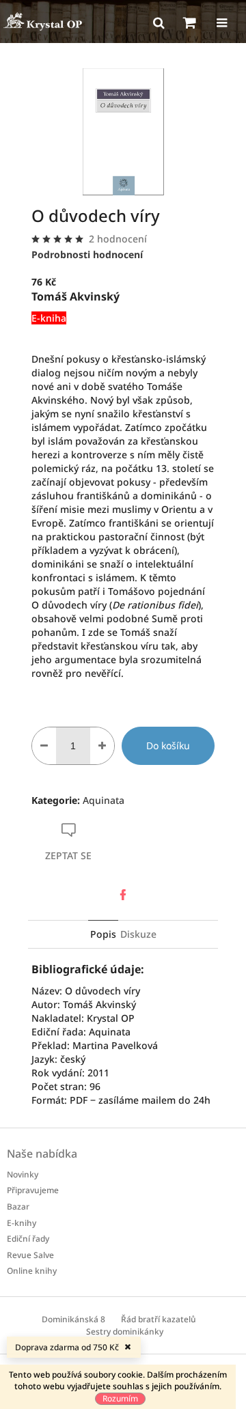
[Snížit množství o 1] (44, 745)
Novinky (22, 1174)
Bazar (18, 1206)
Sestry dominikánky (124, 1331)
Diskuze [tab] (138, 933)
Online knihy (32, 1271)
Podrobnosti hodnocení (87, 254)
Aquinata (103, 800)
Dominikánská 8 (73, 1319)
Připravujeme (33, 1190)
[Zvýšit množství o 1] (102, 745)
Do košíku (168, 745)
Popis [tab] (103, 933)
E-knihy (21, 1223)
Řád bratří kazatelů (158, 1319)
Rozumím (120, 1398)
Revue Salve (30, 1255)
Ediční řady (28, 1238)
